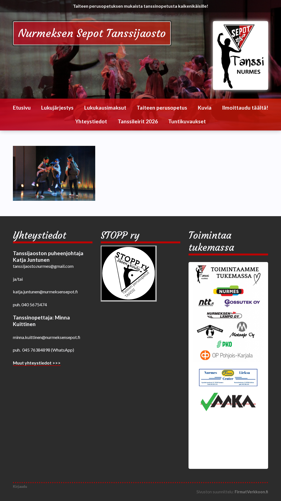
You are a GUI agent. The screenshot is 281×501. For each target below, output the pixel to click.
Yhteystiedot (91, 121)
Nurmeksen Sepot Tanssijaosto (92, 33)
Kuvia (205, 107)
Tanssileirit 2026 (138, 121)
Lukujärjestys (57, 107)
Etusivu (22, 107)
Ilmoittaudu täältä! (245, 107)
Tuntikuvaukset (187, 121)
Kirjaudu (20, 486)
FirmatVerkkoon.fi (251, 491)
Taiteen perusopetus (162, 107)
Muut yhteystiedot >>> (37, 362)
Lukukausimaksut (105, 107)
